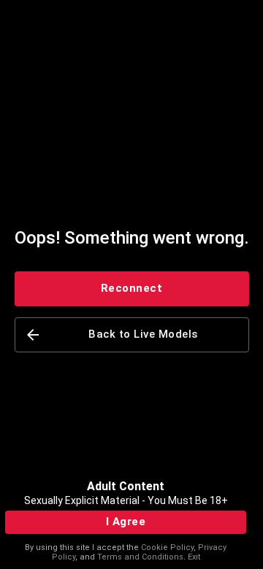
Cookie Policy (167, 547)
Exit (194, 557)
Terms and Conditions (140, 557)
